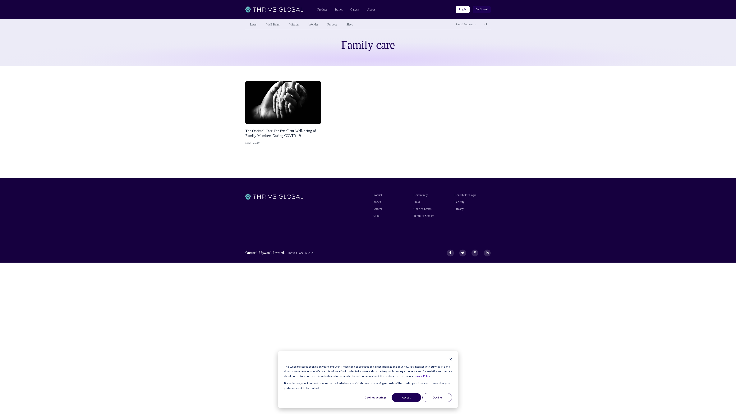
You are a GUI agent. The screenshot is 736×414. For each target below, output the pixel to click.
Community (420, 195)
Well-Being (273, 24)
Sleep (349, 24)
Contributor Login (465, 195)
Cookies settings (375, 397)
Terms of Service (423, 215)
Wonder (313, 24)
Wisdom (294, 24)
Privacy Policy (422, 376)
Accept (406, 397)
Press (416, 202)
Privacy (459, 208)
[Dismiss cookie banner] (450, 359)
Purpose (332, 24)
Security (459, 202)
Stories (338, 9)
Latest (253, 24)
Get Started (482, 9)
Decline (437, 397)
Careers (355, 9)
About (371, 9)
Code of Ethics (422, 208)
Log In (462, 9)
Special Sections (464, 24)
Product (322, 9)
